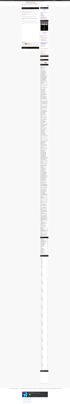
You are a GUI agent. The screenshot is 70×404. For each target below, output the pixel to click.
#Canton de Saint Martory (43, 246)
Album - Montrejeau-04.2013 (43, 152)
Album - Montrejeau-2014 (43, 156)
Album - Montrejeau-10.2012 (43, 153)
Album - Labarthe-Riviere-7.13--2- (44, 97)
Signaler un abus (35, 388)
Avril (41, 278)
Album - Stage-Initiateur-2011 (43, 204)
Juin (41, 277)
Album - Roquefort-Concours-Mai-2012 (44, 175)
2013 (41, 330)
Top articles (29, 388)
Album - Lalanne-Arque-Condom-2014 (44, 106)
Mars (41, 271)
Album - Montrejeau (42, 151)
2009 (41, 363)
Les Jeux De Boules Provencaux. (43, 222)
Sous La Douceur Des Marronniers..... (44, 234)
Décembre (42, 259)
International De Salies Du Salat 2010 (44, 218)
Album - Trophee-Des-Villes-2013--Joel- (44, 211)
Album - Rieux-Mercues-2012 (43, 173)
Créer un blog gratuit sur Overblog (24, 388)
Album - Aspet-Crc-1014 (43, 70)
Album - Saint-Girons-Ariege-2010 (44, 189)
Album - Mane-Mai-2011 (43, 132)
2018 (41, 289)
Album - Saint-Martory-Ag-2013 (44, 190)
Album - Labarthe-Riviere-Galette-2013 (44, 101)
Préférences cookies (59, 388)
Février (41, 258)
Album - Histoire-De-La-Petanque (44, 94)
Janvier (41, 280)
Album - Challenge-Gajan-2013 (43, 78)
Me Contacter (42, 227)
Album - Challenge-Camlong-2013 (44, 77)
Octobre (42, 263)
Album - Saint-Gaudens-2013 (43, 183)
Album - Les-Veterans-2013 (43, 121)
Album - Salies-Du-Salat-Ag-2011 (44, 194)
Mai (41, 264)
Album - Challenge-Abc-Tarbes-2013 (44, 76)
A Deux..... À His (42, 68)
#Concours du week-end (43, 244)
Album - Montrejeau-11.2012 (43, 154)
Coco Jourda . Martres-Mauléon (43, 215)
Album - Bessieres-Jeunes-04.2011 (44, 71)
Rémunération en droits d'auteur (42, 388)
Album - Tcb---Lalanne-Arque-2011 (44, 209)
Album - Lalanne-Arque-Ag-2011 (44, 102)
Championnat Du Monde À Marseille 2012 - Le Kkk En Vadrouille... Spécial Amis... (44, 214)
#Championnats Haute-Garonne (44, 240)
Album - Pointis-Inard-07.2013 (43, 164)
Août (41, 268)
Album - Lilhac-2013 (42, 126)
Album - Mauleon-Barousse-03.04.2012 (44, 140)
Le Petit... (41, 221)
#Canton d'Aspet (42, 245)
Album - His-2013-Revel (43, 90)
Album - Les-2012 (42, 120)
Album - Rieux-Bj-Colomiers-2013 (44, 171)
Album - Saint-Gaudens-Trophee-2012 (44, 187)
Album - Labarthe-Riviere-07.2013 (44, 96)
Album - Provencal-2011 (43, 168)
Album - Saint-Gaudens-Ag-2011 (44, 184)
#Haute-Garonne (42, 239)
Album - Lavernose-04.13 (43, 113)
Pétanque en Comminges (30, 2)
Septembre (42, 275)
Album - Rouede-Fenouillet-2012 (44, 178)
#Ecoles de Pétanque (43, 252)
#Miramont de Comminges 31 (43, 253)
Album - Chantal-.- (42, 83)
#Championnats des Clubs (43, 251)
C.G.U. (37, 388)
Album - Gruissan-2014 (43, 89)
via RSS (42, 57)
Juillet (41, 276)
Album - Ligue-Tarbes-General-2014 (44, 125)
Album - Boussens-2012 (43, 73)
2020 (41, 273)
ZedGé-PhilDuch (13, 388)
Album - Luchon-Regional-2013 (43, 128)
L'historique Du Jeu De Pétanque (44, 225)
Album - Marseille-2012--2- (43, 133)
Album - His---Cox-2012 (43, 92)
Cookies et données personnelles (53, 388)
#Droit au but (24, 41)
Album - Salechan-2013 (43, 192)
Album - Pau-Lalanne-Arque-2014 (44, 159)
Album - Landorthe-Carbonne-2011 (44, 111)
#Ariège (41, 247)
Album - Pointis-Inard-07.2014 (43, 165)
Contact (32, 388)
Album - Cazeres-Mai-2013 (43, 75)
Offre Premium (47, 388)
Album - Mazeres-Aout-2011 (43, 142)
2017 (41, 297)
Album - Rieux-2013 (42, 170)
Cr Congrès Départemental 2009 (44, 216)
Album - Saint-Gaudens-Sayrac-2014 (44, 185)
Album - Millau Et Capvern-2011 (44, 144)
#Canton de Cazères (42, 249)
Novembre (42, 282)
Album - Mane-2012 (42, 130)
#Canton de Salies (42, 242)
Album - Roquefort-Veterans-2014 (44, 177)
